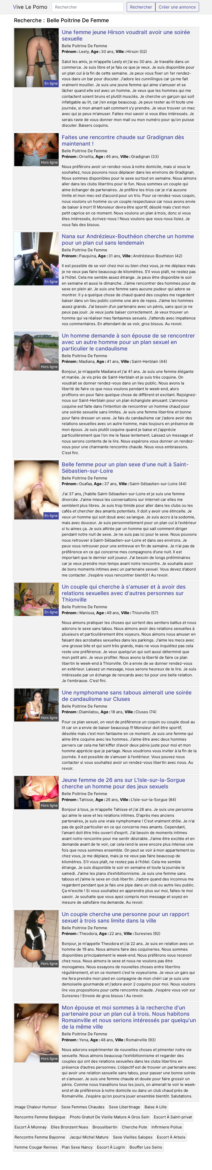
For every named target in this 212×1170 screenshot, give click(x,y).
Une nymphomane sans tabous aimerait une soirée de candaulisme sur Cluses (127, 695)
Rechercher (141, 7)
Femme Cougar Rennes (35, 1147)
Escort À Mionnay (30, 1127)
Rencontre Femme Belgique (39, 1117)
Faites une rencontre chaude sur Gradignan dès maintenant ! (123, 140)
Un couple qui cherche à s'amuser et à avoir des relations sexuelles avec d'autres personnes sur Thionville (124, 593)
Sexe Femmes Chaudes (82, 1106)
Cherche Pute (134, 1127)
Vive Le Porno (30, 7)
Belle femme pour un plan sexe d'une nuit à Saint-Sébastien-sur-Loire (125, 467)
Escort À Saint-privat (173, 1117)
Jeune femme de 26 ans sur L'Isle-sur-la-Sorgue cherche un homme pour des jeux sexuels (123, 783)
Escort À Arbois (171, 1137)
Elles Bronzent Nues (69, 1127)
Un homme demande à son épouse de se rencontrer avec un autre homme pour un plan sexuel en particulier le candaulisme (128, 342)
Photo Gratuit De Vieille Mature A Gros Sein (109, 1117)
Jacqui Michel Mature (89, 1137)
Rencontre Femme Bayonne (39, 1137)
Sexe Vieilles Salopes (133, 1137)
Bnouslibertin (105, 1127)
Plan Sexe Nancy (77, 1147)
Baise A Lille (156, 1106)
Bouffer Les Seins (146, 1147)
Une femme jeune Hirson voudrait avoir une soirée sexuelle (126, 35)
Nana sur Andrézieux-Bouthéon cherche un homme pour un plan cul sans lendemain (128, 239)
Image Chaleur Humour (35, 1106)
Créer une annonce (177, 7)
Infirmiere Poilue (167, 1127)
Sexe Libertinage (124, 1106)
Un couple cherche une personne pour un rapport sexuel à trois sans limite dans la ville (125, 917)
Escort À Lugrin (111, 1147)
